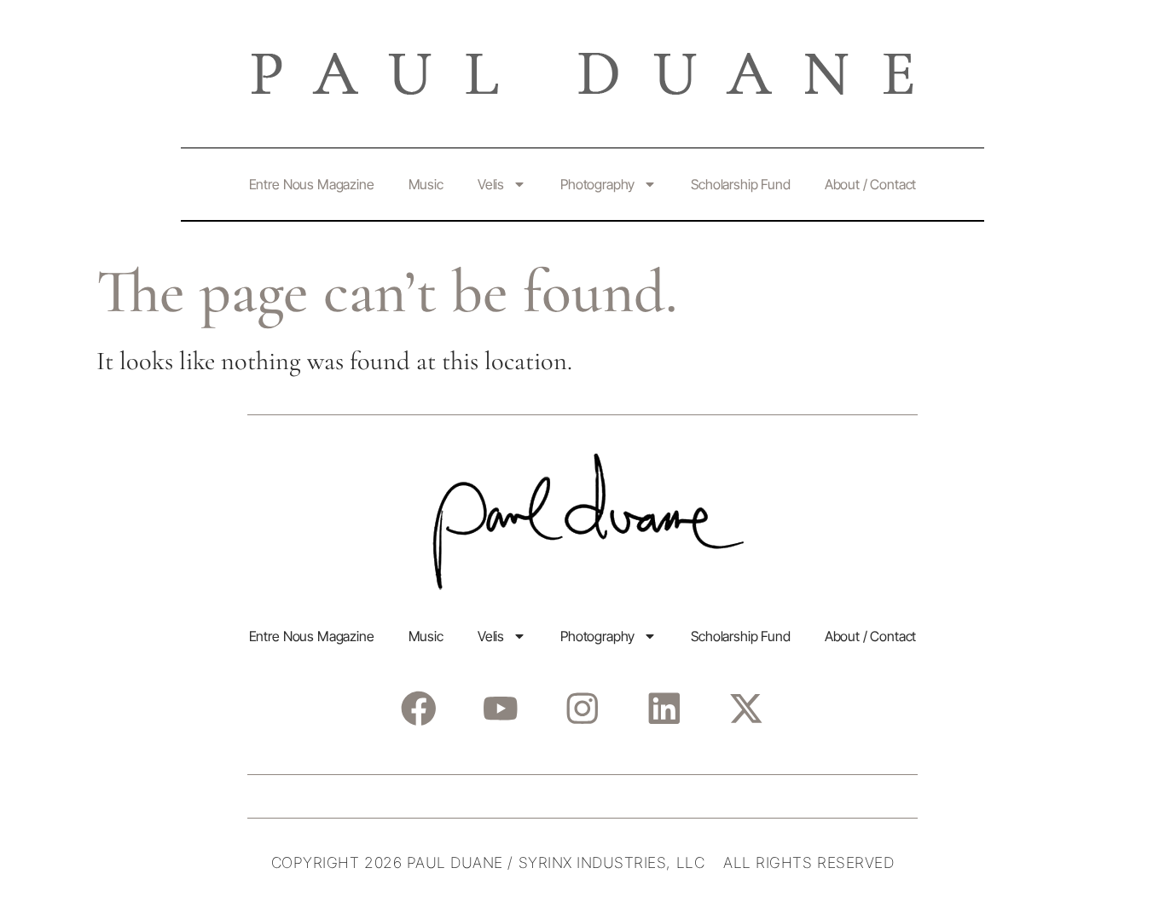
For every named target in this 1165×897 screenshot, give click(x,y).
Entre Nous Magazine (311, 184)
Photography (597, 184)
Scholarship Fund (740, 184)
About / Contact (871, 184)
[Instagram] (582, 708)
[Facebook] (418, 708)
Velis (491, 184)
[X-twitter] (745, 708)
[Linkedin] (664, 708)
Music (426, 184)
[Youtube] (500, 708)
